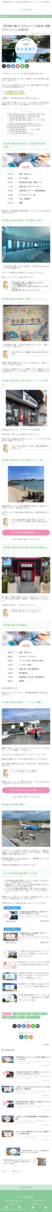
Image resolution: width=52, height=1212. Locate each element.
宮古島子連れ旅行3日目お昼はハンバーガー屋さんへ (27, 121)
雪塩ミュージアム (34, 1017)
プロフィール (14, 1204)
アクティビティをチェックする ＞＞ (26, 790)
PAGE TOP (27, 1187)
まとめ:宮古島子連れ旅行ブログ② (20, 133)
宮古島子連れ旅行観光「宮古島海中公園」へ (26, 116)
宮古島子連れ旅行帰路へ (18, 131)
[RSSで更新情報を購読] (31, 1037)
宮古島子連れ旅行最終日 (16, 127)
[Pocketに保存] (18, 66)
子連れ (36, 1014)
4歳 (30, 1014)
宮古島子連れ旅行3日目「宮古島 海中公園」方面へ (26, 114)
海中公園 (14, 1017)
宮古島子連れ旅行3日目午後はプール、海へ (25, 124)
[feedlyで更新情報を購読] (26, 1037)
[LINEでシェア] (22, 66)
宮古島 (44, 1014)
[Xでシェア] (4, 66)
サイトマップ (38, 1204)
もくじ (23, 111)
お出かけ (7, 1014)
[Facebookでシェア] (8, 66)
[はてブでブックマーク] (13, 66)
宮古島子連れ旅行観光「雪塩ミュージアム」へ (27, 118)
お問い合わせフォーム (14, 1201)
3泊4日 (22, 1014)
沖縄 (5, 1017)
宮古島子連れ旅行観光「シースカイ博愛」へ (26, 129)
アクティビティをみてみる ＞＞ (26, 532)
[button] (27, 66)
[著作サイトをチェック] (21, 1037)
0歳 (16, 1014)
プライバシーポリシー (38, 1201)
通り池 (22, 1017)
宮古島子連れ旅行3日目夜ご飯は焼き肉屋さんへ (25, 125)
